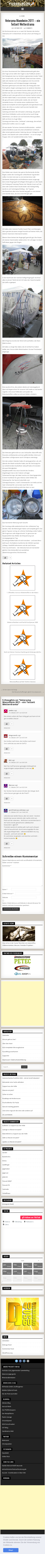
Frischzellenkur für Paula (10, 1103)
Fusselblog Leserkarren (10, 1052)
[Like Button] (5, 557)
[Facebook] (20, 1361)
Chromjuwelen (7, 1444)
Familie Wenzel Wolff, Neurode (12, 1466)
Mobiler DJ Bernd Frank (9, 1390)
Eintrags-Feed (6, 1345)
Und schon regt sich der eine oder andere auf (17, 1111)
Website (5, 897)
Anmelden (5, 1341)
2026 (22, 1261)
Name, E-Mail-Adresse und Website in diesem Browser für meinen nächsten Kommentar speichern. (21, 904)
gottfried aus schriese (17, 810)
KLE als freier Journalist (9, 1394)
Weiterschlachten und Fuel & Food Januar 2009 (22, 622)
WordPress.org (7, 1353)
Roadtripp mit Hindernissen (11, 1098)
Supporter (5, 1056)
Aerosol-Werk (6, 1406)
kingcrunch (13, 735)
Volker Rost (6, 1456)
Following (17, 1221)
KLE (10, 760)
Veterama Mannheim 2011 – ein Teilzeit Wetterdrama (22, 22)
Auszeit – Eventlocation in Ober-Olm (14, 1473)
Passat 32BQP (7, 1181)
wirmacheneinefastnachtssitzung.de (14, 1469)
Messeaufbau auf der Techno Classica (22, 682)
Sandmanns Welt (7, 1431)
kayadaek (5, 1453)
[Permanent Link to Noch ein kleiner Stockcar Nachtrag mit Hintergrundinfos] (22, 637)
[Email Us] (28, 1361)
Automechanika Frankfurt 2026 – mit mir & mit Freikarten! (20, 1078)
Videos (6, 1221)
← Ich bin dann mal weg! (9, 690)
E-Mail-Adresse (7, 894)
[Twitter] (16, 1361)
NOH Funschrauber (8, 1424)
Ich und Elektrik (7, 1115)
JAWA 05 (5, 1177)
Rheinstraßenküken (8, 1378)
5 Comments (28, 28)
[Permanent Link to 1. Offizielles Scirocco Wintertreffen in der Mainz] (22, 578)
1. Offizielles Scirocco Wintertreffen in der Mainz (22, 593)
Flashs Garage (7, 1417)
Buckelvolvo (6, 1157)
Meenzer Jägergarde (9, 1374)
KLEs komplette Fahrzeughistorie (13, 1047)
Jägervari (5, 1173)
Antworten (7, 728)
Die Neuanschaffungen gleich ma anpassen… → (28, 692)
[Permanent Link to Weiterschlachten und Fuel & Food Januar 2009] (22, 607)
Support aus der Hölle (9, 1086)
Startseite (5, 1035)
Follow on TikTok (32, 1217)
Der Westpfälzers (8, 1413)
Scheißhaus (6, 1193)
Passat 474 (6, 1185)
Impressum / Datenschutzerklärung (14, 1060)
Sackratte (5, 1189)
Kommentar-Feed (8, 1349)
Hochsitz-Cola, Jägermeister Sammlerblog (15, 1370)
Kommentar (6, 866)
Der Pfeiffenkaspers (9, 1410)
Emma (4, 1161)
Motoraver (5, 1440)
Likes (6, 1224)
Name (4, 889)
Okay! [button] (11, 1550)
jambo (11, 710)
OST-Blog (5, 1428)
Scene (23, 16)
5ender (4, 1153)
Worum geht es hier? (9, 1039)
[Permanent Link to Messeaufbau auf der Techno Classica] (22, 667)
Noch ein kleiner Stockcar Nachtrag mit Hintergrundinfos (22, 652)
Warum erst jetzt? (8, 1090)
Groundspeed (6, 1421)
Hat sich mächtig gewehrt (10, 1107)
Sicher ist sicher (7, 1094)
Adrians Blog (6, 1403)
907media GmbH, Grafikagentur (12, 1387)
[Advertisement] (22, 1003)
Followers (29, 1221)
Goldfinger (6, 1165)
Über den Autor (7, 1043)
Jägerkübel (6, 1169)
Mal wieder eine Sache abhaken (13, 1082)
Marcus (11, 785)
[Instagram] (24, 1361)
